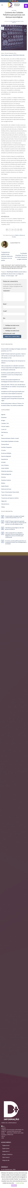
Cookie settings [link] (20, 1183)
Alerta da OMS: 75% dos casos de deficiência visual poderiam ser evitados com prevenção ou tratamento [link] (13, 386)
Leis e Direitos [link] (5, 465)
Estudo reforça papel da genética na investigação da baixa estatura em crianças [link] (12, 380)
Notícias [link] (14, 10)
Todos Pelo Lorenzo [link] (6, 495)
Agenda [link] (3, 414)
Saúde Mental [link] (4, 486)
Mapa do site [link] (5, 1160)
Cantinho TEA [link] (5, 423)
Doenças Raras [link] (5, 444)
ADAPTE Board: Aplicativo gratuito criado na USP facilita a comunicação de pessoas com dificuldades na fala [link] (13, 355)
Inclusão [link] (3, 462)
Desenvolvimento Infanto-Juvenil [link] (10, 438)
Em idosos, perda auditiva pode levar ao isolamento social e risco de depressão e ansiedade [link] (11, 374)
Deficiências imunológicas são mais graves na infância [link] (13, 361)
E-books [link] (3, 450)
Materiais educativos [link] (6, 471)
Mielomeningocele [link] (6, 474)
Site (4, 318)
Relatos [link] (3, 483)
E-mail (5, 311)
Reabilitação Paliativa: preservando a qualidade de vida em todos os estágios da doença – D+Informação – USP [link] (14, 273)
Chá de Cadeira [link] (5, 426)
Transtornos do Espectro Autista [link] (10, 498)
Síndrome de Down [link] (6, 489)
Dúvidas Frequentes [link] (6, 447)
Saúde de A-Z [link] (5, 1151)
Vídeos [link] (3, 507)
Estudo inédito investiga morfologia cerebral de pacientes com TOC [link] (13, 350)
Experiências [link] (4, 459)
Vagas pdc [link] (4, 501)
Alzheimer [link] (4, 417)
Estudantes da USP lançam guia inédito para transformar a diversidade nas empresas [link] (12, 392)
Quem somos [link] (5, 1148)
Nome (5, 304)
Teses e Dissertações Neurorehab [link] (10, 492)
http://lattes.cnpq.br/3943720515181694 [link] (13, 55)
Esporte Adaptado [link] (6, 456)
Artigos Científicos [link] (7, 1154)
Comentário (6, 290)
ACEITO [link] (14, 1185)
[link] (26, 6)
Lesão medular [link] (5, 468)
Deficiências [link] (4, 432)
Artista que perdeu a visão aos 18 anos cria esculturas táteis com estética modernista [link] (12, 404)
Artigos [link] (3, 420)
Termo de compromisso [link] (9, 1122)
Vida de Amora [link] (5, 504)
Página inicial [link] (5, 1145)
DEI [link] (2, 435)
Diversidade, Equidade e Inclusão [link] (10, 441)
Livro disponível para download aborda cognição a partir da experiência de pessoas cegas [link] (12, 398)
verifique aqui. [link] (10, 1134)
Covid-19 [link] (3, 429)
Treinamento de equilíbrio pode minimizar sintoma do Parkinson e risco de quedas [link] (7, 256)
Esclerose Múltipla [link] (6, 453)
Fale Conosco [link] (6, 1157)
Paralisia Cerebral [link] (6, 480)
